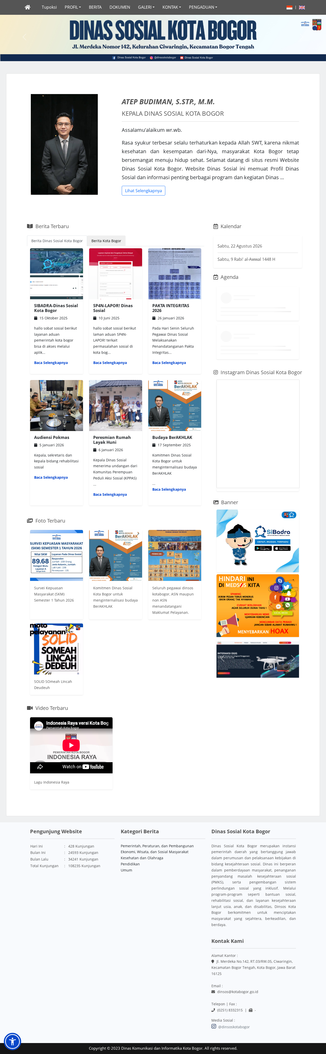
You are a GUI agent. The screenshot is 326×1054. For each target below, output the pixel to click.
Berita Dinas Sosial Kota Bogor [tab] (57, 240)
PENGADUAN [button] (201, 7)
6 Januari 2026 (115, 466)
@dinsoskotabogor (233, 1026)
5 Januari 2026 (56, 457)
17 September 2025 (174, 463)
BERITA (95, 7)
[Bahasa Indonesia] (289, 7)
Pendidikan (130, 864)
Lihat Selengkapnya (143, 190)
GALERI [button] (145, 7)
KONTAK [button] (170, 7)
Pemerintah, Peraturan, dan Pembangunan (157, 845)
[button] (24, 37)
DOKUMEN (120, 7)
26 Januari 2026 (173, 334)
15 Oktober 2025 (56, 334)
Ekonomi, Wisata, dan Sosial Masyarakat (154, 851)
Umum (126, 870)
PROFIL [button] (71, 7)
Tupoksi (49, 7)
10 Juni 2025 (114, 334)
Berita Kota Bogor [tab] (106, 240)
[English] (302, 7)
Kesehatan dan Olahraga (142, 857)
